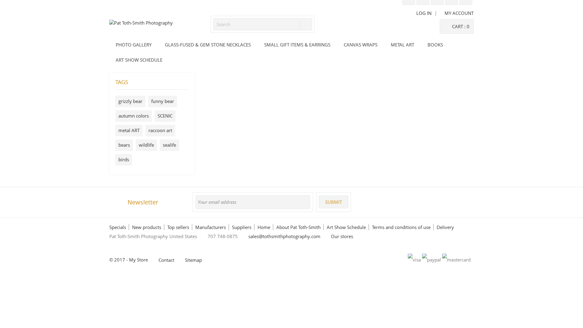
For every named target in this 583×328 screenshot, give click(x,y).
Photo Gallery (134, 45)
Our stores (342, 236)
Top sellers (178, 227)
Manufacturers (210, 227)
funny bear (162, 101)
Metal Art (402, 45)
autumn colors (133, 116)
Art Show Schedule (139, 60)
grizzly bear (130, 101)
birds (123, 159)
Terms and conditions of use (401, 227)
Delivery (445, 227)
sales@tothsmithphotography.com (284, 236)
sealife (169, 145)
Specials (117, 227)
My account (459, 13)
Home (263, 227)
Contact (166, 260)
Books (435, 45)
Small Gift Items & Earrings (297, 45)
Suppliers (241, 227)
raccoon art (160, 130)
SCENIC (165, 116)
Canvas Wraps (360, 45)
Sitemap (193, 260)
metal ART (129, 130)
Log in (423, 13)
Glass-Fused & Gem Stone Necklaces (208, 45)
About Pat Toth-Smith (298, 227)
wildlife (146, 145)
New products (146, 227)
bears (124, 145)
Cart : (460, 26)
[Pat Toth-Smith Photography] (141, 23)
